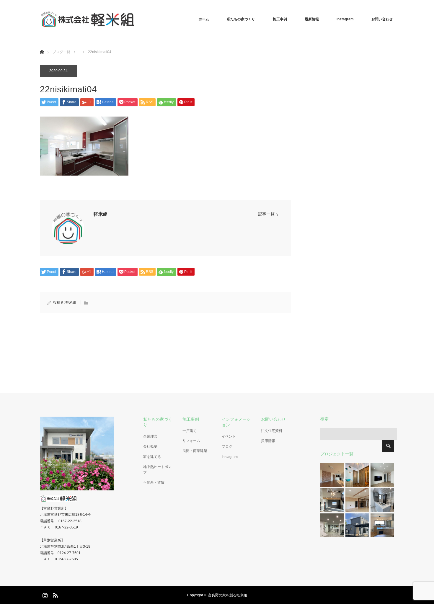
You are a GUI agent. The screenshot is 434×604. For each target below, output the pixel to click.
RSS (54, 594)
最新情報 (312, 19)
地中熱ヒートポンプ (157, 469)
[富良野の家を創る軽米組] (134, 19)
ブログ (227, 446)
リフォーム (191, 441)
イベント (229, 436)
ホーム (203, 19)
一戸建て (189, 431)
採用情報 (268, 441)
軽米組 (101, 214)
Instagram (345, 19)
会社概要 (150, 446)
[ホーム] (42, 45)
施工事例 (280, 19)
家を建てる (152, 457)
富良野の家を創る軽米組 (227, 595)
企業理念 (150, 436)
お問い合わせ (382, 19)
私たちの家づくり (241, 19)
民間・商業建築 (194, 451)
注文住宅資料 (271, 431)
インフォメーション (236, 422)
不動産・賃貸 (153, 482)
